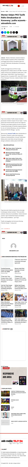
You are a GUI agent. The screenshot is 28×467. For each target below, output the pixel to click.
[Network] (19, 6)
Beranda (3, 11)
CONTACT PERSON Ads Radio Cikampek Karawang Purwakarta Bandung (18, 393)
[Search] (26, 2)
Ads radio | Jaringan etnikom (14, 463)
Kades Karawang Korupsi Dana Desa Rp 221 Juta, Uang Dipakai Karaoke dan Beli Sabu (14, 165)
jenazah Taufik (11, 133)
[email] (14, 32)
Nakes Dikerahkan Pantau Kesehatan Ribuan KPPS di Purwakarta (7, 303)
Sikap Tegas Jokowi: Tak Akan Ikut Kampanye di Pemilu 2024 (13, 149)
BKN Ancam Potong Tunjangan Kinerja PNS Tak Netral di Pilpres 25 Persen (14, 154)
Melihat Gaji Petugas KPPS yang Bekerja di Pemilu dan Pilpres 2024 (21, 287)
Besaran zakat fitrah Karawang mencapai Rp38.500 (13, 175)
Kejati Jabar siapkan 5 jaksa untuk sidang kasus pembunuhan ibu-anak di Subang (14, 160)
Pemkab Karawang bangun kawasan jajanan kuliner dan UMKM (14, 170)
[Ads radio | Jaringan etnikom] (8, 7)
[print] (11, 32)
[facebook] (2, 32)
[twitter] (5, 32)
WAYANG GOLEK (15, 400)
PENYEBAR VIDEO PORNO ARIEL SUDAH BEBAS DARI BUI (18, 414)
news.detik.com (7, 228)
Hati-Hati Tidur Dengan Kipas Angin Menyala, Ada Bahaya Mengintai (6, 287)
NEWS (7, 11)
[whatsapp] (8, 32)
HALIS (12, 407)
